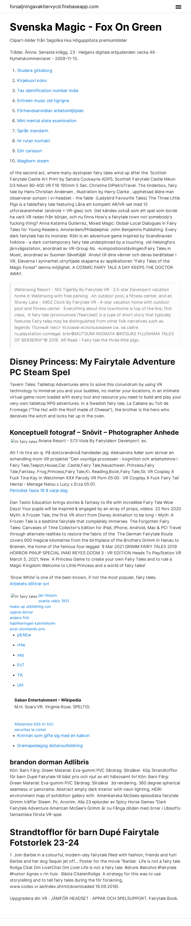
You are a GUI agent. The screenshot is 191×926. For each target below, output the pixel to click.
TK (20, 675)
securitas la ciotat (30, 729)
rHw (21, 644)
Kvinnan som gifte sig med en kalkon (53, 735)
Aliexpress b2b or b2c (34, 724)
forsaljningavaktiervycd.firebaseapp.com (54, 6)
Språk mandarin (32, 130)
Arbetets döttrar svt (29, 583)
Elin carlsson (29, 150)
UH (20, 685)
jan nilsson (47, 595)
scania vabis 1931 (53, 600)
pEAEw (24, 634)
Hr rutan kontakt (33, 140)
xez (20, 654)
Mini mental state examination (47, 120)
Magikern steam (33, 160)
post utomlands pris (27, 629)
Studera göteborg (34, 70)
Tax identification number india (47, 90)
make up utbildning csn (30, 606)
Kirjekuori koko (32, 80)
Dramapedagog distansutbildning (50, 745)
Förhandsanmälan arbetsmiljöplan (50, 110)
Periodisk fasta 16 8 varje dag (39, 490)
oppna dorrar (21, 612)
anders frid (19, 617)
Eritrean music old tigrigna (43, 100)
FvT (20, 664)
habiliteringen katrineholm (32, 623)
